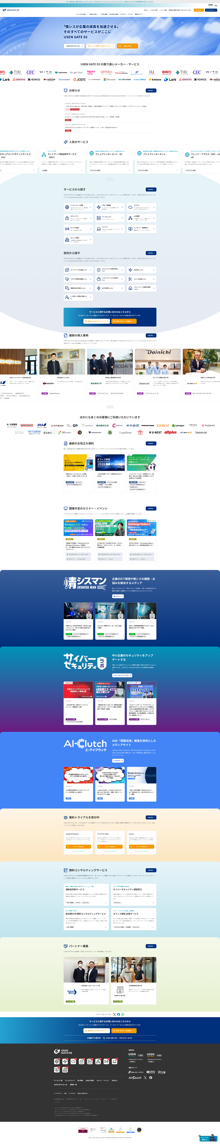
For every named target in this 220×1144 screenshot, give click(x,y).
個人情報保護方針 (58, 1099)
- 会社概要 (131, 1061)
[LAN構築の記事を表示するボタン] (98, 1061)
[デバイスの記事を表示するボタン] (114, 1061)
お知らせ (146, 10)
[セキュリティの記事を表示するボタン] (81, 1061)
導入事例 (80, 1080)
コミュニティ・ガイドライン (90, 1099)
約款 (65, 1093)
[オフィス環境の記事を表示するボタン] (65, 1069)
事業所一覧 (73, 1085)
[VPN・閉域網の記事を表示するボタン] (65, 1061)
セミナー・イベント (103, 1080)
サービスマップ (70, 1080)
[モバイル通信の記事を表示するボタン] (106, 1061)
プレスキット (103, 1099)
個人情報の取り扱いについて (72, 1099)
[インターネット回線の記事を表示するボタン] (57, 1061)
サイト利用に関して (113, 1099)
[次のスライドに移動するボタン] (111, 179)
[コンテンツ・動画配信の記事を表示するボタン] (57, 1069)
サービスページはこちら (77, 851)
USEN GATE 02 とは (60, 1085)
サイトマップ (57, 1102)
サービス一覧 (58, 1080)
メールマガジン (72, 1093)
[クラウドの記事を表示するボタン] (73, 1061)
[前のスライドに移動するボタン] (108, 179)
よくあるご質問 (153, 10)
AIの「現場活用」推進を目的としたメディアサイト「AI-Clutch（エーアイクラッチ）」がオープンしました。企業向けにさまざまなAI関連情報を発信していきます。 (110, 1)
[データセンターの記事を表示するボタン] (90, 1061)
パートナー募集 (163, 10)
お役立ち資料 (90, 1080)
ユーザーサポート (58, 1093)
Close (200, 1136)
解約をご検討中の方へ (83, 1093)
